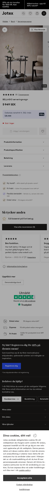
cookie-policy (24, 470)
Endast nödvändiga (24, 485)
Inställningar (24, 489)
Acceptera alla (24, 478)
